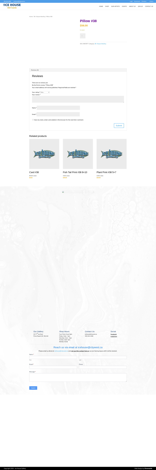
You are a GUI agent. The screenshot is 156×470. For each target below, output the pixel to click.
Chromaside (148, 468)
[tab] (35, 70)
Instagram (114, 336)
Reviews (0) (35, 70)
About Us (132, 6)
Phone (81, 364)
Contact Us (149, 6)
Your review (36, 95)
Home (101, 6)
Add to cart (94, 35)
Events (124, 6)
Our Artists (115, 6)
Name (34, 108)
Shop (107, 6)
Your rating (36, 92)
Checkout (144, 1)
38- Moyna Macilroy (39, 16)
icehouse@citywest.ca (61, 351)
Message (32, 371)
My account (137, 1)
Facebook (114, 334)
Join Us (140, 6)
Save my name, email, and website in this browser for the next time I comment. (59, 120)
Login (131, 1)
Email (34, 114)
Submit (33, 388)
